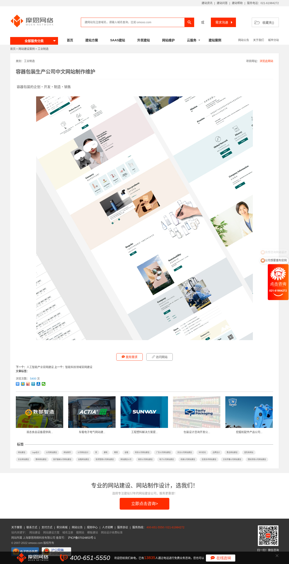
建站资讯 (207, 3)
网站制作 (67, 452)
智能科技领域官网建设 (78, 367)
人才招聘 (108, 527)
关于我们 (258, 40)
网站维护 (168, 40)
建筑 (105, 452)
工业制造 (43, 49)
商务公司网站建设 (145, 459)
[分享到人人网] (38, 384)
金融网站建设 (83, 459)
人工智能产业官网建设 (40, 367)
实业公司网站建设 (184, 452)
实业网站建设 (23, 459)
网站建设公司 (126, 459)
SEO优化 (202, 452)
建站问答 (222, 3)
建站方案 (91, 40)
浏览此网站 (266, 61)
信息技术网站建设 (209, 459)
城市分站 (273, 40)
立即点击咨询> (144, 503)
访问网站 (162, 357)
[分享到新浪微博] (28, 384)
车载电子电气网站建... (92, 432)
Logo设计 (35, 452)
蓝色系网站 (248, 452)
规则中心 (92, 527)
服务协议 (123, 527)
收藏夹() (268, 22)
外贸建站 (143, 40)
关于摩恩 (17, 527)
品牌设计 (216, 452)
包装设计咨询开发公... (197, 432)
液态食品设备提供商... (39, 432)
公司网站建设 (51, 452)
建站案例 (215, 40)
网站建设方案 (51, 532)
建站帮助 (237, 3)
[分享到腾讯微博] (33, 384)
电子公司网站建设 (166, 459)
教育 (116, 452)
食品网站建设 (232, 452)
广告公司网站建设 (163, 452)
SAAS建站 (117, 40)
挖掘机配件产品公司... (249, 432)
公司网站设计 (83, 452)
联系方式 (32, 527)
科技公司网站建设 (142, 452)
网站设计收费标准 (112, 532)
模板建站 (92, 532)
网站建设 (21, 452)
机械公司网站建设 (188, 459)
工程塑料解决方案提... (144, 432)
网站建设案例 (27, 49)
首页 (70, 40)
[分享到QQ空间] (23, 384)
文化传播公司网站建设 (232, 459)
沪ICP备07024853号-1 (82, 537)
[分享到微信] (44, 384)
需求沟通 (221, 22)
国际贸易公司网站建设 (257, 459)
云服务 (191, 40)
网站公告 (243, 40)
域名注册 (67, 532)
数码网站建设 (41, 459)
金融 (126, 452)
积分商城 (62, 527)
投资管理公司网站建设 (105, 459)
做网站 (80, 532)
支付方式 (47, 527)
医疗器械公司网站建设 (62, 459)
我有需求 (132, 357)
